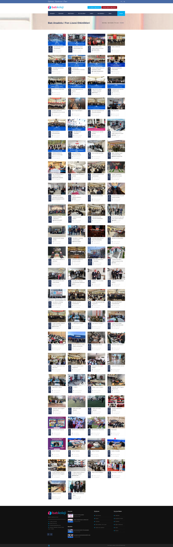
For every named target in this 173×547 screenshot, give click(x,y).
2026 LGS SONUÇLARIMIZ (79, 514)
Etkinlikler (117, 521)
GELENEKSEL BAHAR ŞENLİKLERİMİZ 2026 (82, 535)
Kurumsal (61, 13)
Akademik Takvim (119, 518)
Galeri (110, 13)
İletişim (121, 13)
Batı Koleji (104, 22)
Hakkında (117, 515)
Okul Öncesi (71, 13)
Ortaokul (97, 521)
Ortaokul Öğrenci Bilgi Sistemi (109, 7)
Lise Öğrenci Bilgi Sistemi (94, 7)
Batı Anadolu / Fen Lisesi (113, 22)
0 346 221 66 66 (53, 521)
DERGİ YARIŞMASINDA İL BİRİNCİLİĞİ (81, 519)
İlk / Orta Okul (81, 13)
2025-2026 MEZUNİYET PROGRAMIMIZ (81, 530)
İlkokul (97, 518)
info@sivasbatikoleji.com (55, 525)
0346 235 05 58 (53, 523)
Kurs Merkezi (101, 13)
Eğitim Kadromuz (119, 524)
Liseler (91, 13)
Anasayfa (52, 13)
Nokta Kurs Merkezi (100, 527)
